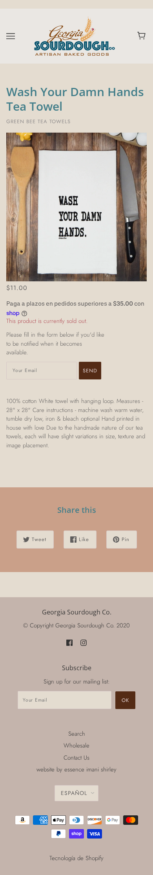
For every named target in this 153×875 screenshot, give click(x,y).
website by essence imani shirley (76, 769)
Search (76, 733)
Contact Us (76, 757)
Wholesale (76, 745)
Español (74, 793)
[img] (69, 642)
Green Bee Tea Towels (38, 121)
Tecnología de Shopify (76, 858)
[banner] (75, 35)
